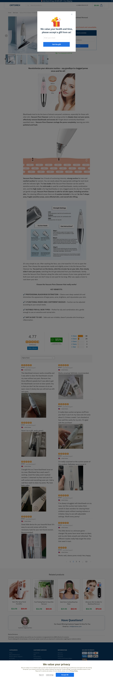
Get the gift (56, 44)
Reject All (41, 674)
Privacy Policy (74, 671)
